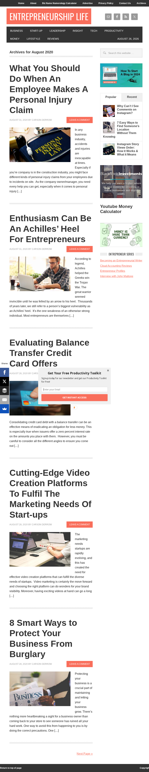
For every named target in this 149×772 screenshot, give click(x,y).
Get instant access (75, 397)
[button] (74, 373)
